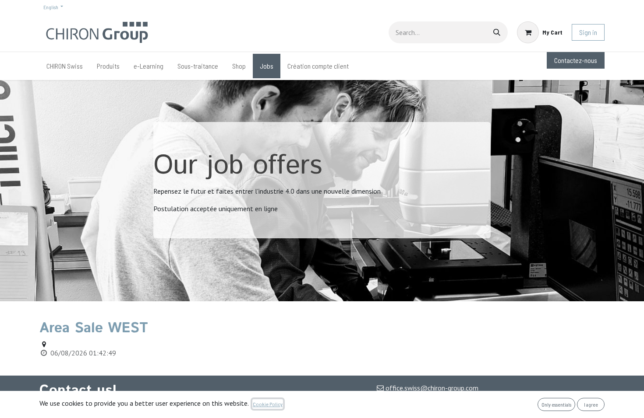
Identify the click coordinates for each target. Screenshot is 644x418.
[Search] (497, 32)
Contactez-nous (575, 60)
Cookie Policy (268, 404)
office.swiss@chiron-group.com (432, 387)
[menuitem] (64, 66)
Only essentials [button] (556, 404)
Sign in (588, 32)
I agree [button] (591, 404)
